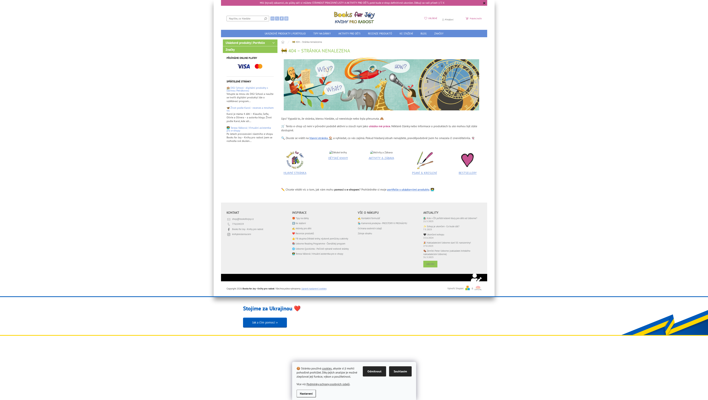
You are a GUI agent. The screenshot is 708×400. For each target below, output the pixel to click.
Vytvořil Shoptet (455, 288)
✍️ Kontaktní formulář (369, 218)
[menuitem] (285, 33)
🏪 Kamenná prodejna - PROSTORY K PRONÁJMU (382, 223)
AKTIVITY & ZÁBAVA (381, 158)
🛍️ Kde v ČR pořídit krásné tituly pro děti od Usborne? (450, 218)
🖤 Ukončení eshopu (433, 234)
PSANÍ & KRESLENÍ (424, 173)
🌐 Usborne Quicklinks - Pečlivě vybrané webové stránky (320, 248)
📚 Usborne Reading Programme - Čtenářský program (318, 243)
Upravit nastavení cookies (314, 288)
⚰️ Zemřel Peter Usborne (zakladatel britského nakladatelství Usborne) (446, 252)
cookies (327, 368)
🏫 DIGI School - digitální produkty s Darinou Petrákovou (247, 89)
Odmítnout (374, 371)
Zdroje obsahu (365, 233)
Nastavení (306, 393)
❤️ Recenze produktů (303, 233)
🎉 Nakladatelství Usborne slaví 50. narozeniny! (447, 242)
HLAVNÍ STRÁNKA (295, 173)
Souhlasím (400, 371)
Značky (230, 50)
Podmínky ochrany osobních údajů (328, 384)
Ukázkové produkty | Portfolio (245, 43)
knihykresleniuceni (241, 234)
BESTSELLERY (468, 173)
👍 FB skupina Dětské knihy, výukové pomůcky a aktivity (320, 238)
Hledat (265, 18)
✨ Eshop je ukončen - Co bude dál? (441, 226)
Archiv (430, 264)
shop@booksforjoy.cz (243, 218)
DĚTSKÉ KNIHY (338, 158)
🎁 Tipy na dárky (300, 218)
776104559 (238, 223)
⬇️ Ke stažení (299, 223)
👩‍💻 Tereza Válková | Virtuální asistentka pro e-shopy (249, 129)
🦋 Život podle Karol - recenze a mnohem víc (250, 109)
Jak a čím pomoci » (265, 322)
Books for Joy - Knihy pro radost (247, 229)
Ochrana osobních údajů (370, 228)
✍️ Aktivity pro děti (301, 228)
